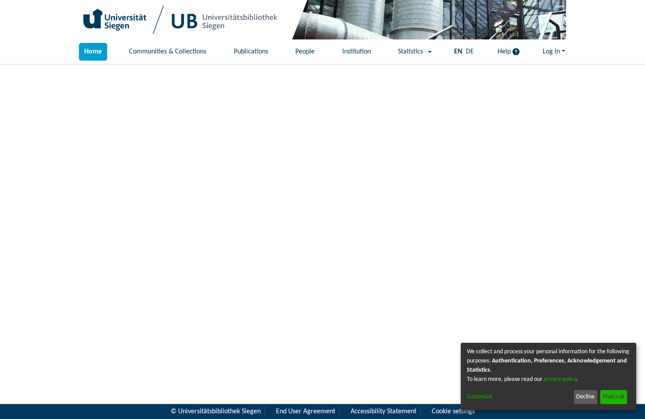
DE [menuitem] (470, 51)
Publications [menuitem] (251, 51)
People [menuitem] (305, 51)
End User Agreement (305, 411)
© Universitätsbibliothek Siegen (216, 411)
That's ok (613, 397)
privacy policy (560, 379)
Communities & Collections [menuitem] (167, 51)
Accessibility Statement (383, 411)
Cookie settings (453, 411)
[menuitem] (412, 51)
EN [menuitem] (458, 51)
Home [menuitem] (93, 51)
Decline (585, 397)
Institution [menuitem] (356, 51)
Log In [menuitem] (551, 51)
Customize (479, 397)
